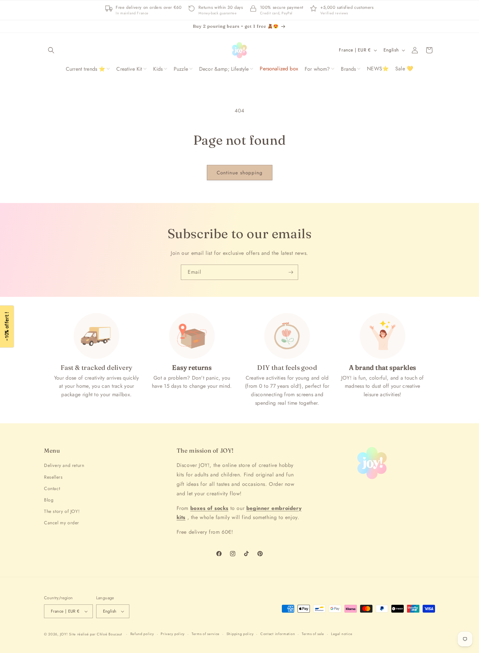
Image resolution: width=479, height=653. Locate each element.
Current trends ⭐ (86, 69)
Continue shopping (240, 172)
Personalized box (279, 68)
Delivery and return (64, 465)
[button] (51, 50)
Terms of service (206, 633)
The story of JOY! (62, 511)
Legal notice (341, 633)
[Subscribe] (290, 272)
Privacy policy (173, 633)
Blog (48, 500)
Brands (348, 69)
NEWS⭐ (378, 68)
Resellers (53, 477)
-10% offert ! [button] (6, 326)
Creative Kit (129, 69)
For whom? (317, 69)
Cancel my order (61, 522)
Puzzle (181, 69)
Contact (52, 488)
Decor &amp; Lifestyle (224, 69)
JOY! (64, 634)
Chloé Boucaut (110, 634)
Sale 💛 (404, 68)
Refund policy (142, 633)
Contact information (277, 633)
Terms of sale (313, 633)
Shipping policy (240, 633)
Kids (158, 69)
